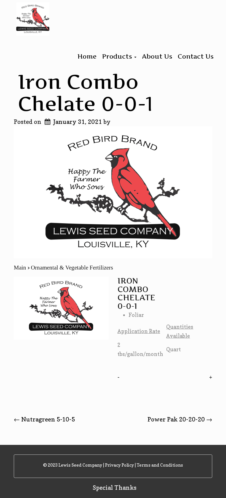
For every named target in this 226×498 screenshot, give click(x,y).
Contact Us (196, 56)
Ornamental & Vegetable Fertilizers (72, 267)
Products (118, 56)
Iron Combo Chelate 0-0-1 (85, 92)
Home (86, 56)
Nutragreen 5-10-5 (44, 419)
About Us (157, 56)
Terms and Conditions (160, 465)
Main (21, 267)
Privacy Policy (119, 465)
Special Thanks (114, 487)
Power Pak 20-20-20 (179, 419)
